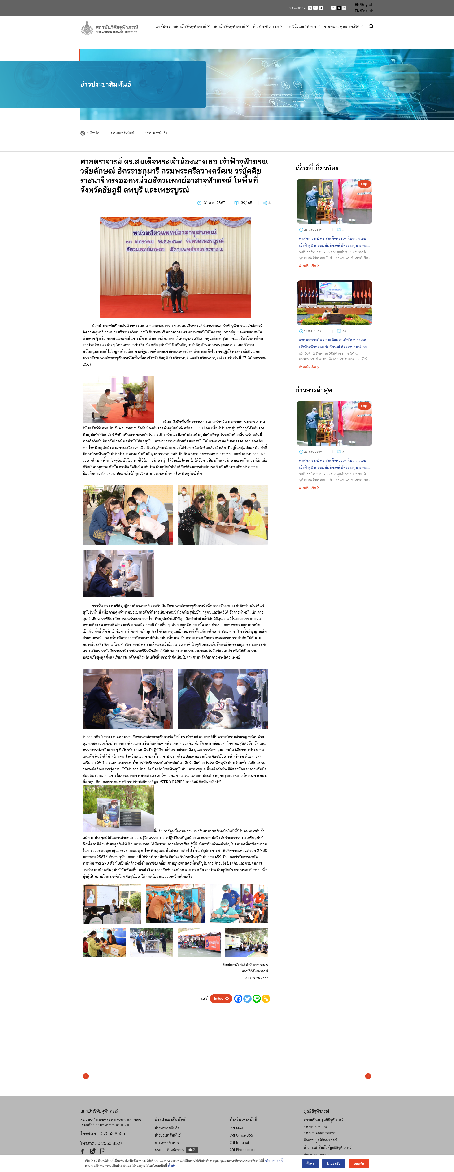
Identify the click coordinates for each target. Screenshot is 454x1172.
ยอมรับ (359, 1163)
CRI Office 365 (241, 1135)
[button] (86, 1076)
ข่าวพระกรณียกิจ (156, 133)
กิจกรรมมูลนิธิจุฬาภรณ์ (320, 1140)
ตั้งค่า (172, 1165)
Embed (218, 998)
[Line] (257, 999)
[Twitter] (247, 999)
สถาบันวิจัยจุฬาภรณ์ (229, 26)
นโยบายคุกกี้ (274, 1161)
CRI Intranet (239, 1142)
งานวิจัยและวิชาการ (301, 26)
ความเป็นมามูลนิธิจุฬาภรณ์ (323, 1120)
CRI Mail (236, 1128)
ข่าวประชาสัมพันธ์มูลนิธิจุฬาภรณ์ (327, 1147)
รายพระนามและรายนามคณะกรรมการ (320, 1130)
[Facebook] (238, 999)
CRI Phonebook (242, 1150)
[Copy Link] (266, 999)
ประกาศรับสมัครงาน (175, 1150)
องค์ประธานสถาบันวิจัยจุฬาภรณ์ (181, 26)
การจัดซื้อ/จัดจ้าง (167, 1142)
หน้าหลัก (93, 133)
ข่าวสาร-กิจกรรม (266, 26)
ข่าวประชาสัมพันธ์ (122, 133)
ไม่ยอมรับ (334, 1163)
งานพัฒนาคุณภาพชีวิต (341, 26)
